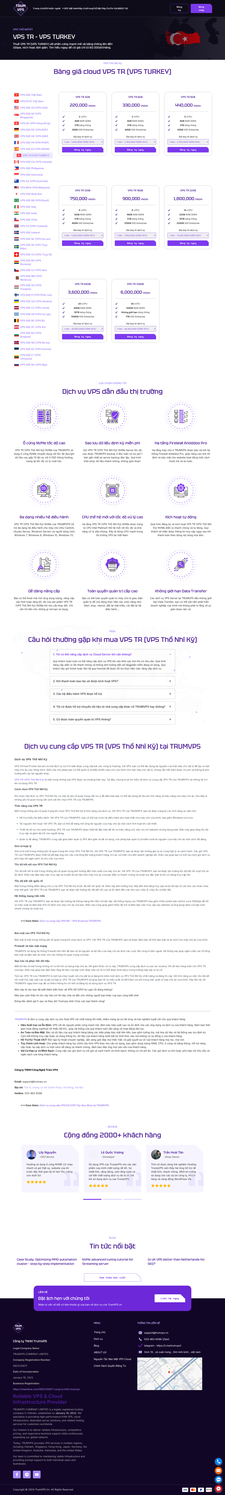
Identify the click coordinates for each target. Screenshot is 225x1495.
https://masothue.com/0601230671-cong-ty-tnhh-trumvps (46, 1389)
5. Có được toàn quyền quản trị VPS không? (82, 719)
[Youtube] (37, 1474)
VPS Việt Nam (71, 8)
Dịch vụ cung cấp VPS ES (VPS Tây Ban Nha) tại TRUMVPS (74, 1105)
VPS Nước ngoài (52, 8)
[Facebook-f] (17, 1474)
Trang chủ (38, 8)
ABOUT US (123, 8)
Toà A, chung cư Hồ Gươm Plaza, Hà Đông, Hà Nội (53, 1087)
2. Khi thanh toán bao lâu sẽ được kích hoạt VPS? (85, 681)
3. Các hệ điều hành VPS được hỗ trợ (77, 693)
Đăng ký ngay (82, 149)
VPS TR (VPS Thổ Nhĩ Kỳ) (29, 779)
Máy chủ (82, 8)
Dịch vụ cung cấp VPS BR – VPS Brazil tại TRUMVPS (70, 920)
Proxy (90, 8)
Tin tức (114, 8)
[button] (112, 654)
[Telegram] (27, 1474)
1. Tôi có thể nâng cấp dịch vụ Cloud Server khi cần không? (92, 654)
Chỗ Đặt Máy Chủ (101, 8)
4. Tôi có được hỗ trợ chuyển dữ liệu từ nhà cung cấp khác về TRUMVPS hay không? (109, 706)
